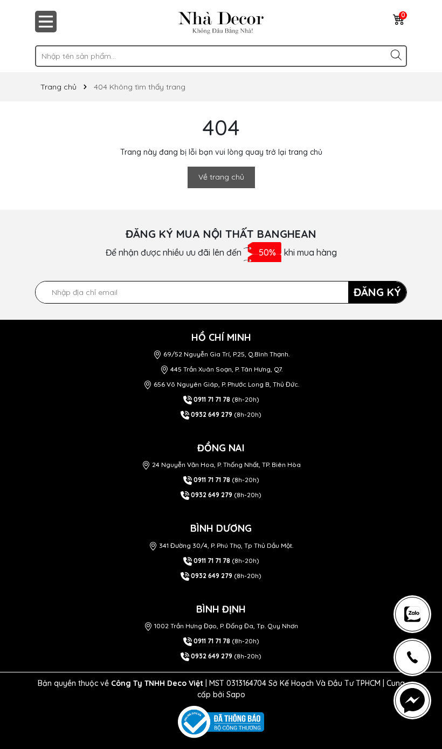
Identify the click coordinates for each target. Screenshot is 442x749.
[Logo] (221, 23)
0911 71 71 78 (212, 399)
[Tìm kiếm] (396, 55)
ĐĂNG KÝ (377, 292)
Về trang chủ (221, 177)
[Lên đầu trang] (417, 563)
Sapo (235, 694)
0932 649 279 (211, 414)
